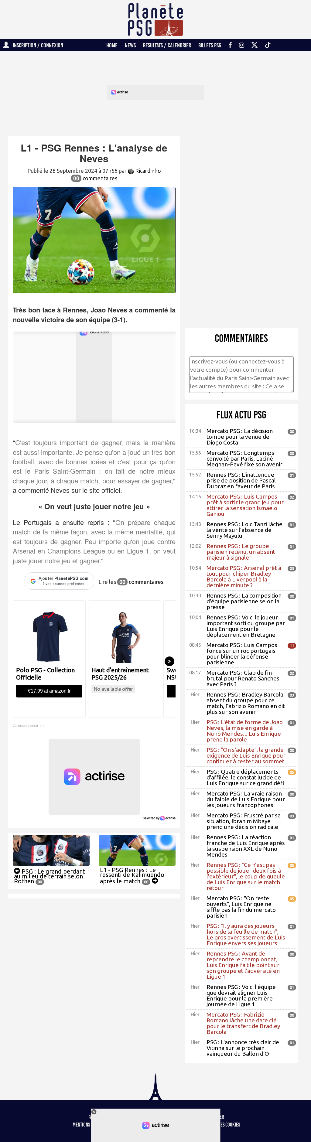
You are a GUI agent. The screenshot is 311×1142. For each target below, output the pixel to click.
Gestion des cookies (221, 1124)
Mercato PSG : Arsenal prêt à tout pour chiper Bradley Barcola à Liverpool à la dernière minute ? (244, 576)
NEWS (130, 45)
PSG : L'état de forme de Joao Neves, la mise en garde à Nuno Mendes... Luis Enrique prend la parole (245, 731)
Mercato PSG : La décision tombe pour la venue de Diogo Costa (240, 437)
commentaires (95, 178)
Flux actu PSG (241, 414)
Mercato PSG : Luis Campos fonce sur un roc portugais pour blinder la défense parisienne (242, 654)
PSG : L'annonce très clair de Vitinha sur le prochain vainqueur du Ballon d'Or (243, 1048)
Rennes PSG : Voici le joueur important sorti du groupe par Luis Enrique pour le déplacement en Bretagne (246, 626)
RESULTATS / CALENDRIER (167, 45)
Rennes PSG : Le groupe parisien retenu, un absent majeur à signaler (241, 552)
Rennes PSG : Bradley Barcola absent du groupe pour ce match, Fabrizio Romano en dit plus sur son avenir (246, 703)
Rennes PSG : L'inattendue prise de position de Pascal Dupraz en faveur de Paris (241, 480)
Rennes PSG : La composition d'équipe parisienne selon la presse (244, 601)
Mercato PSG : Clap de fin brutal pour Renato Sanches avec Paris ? (243, 678)
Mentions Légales (89, 1124)
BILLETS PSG (209, 45)
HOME (112, 45)
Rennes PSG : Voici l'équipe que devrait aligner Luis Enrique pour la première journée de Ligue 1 (241, 995)
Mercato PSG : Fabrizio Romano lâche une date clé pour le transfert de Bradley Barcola (243, 1023)
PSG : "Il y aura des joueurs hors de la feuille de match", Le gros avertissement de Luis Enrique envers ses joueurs (246, 934)
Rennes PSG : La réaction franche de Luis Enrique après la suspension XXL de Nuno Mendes (246, 846)
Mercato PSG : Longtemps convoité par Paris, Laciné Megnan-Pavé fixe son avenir (244, 458)
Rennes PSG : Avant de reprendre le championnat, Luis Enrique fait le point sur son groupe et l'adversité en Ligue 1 (243, 965)
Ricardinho (147, 171)
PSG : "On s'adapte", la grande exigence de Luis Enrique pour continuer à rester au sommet (246, 755)
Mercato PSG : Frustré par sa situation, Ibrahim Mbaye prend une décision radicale (244, 821)
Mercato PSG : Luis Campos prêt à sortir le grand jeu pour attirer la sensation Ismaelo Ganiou (245, 505)
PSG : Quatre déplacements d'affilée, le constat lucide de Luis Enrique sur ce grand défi (245, 777)
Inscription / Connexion (36, 45)
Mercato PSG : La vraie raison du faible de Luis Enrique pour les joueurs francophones (246, 799)
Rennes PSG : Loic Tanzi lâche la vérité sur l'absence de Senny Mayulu (244, 530)
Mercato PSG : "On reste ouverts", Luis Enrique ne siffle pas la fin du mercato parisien (241, 907)
